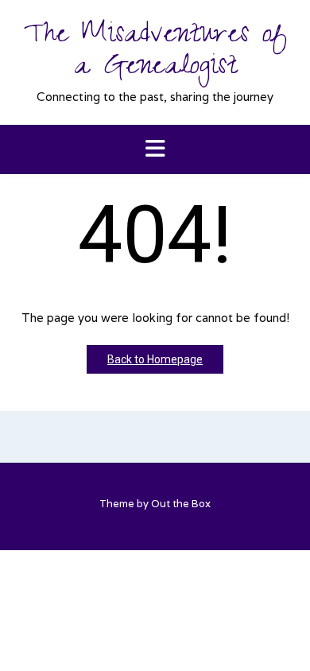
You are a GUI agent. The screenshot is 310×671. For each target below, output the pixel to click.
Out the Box (181, 503)
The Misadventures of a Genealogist (155, 53)
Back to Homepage (155, 359)
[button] (155, 150)
